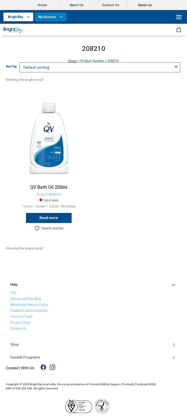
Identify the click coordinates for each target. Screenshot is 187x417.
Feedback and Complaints (29, 310)
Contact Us (110, 5)
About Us (76, 5)
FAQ (13, 293)
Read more (48, 218)
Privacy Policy (20, 322)
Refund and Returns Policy (29, 305)
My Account (47, 17)
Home (42, 5)
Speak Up (145, 5)
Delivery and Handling (25, 299)
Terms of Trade (21, 316)
